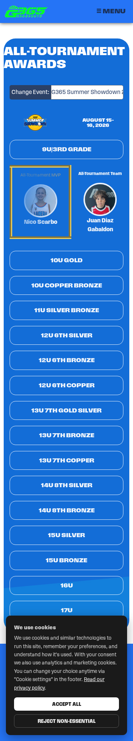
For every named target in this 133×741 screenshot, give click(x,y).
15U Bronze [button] (66, 560)
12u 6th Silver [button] (66, 335)
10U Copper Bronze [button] (66, 285)
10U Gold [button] (66, 260)
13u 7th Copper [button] (66, 460)
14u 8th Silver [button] (66, 485)
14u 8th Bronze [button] (67, 510)
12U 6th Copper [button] (67, 385)
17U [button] (66, 610)
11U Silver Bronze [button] (66, 310)
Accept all (66, 704)
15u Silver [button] (66, 535)
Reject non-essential (67, 721)
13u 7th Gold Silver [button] (66, 410)
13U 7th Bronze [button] (66, 435)
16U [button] (67, 585)
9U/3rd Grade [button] (66, 149)
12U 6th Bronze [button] (67, 360)
